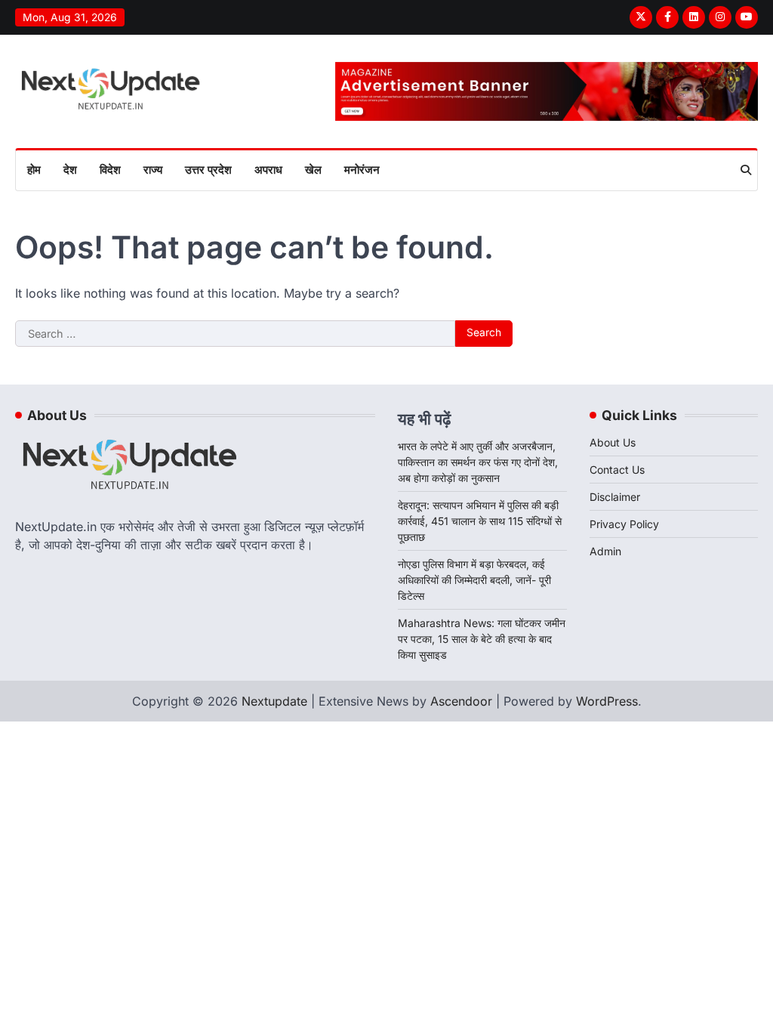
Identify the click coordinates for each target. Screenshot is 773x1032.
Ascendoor (461, 701)
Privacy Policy (624, 524)
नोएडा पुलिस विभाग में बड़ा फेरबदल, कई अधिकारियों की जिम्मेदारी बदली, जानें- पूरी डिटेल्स (474, 580)
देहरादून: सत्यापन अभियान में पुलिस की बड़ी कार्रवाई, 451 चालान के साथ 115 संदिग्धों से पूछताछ (480, 521)
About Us (613, 442)
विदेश (110, 169)
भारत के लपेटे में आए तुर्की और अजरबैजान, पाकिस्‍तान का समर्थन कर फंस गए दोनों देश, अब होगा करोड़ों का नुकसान (478, 462)
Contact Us (617, 469)
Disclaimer (615, 496)
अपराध (268, 169)
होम (34, 169)
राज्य (152, 169)
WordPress (607, 701)
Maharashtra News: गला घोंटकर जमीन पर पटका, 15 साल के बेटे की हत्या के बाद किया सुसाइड (481, 638)
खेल (313, 169)
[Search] (746, 170)
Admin (605, 551)
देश (70, 169)
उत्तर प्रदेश (208, 169)
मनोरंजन (362, 169)
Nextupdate (274, 701)
